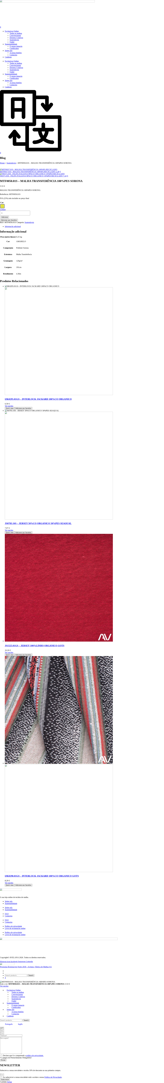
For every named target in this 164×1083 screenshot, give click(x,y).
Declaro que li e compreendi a (23, 1056)
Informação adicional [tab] (13, 226)
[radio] (2, 206)
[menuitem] (7, 1024)
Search (30, 975)
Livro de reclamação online (15, 928)
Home (2, 163)
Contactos (13, 55)
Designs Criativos (16, 38)
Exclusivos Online (12, 31)
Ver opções (9, 406)
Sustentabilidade (11, 44)
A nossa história (16, 53)
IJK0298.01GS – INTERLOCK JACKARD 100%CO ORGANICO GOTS (42, 876)
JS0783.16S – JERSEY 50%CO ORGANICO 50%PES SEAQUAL (38, 523)
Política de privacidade (13, 926)
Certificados (14, 48)
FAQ (7, 914)
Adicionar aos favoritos (9, 220)
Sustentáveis (14, 40)
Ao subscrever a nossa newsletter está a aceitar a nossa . (32, 1077)
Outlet (12, 42)
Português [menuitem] (9, 1024)
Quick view (9, 408)
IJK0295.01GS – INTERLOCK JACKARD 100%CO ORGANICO (38, 399)
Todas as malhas (16, 33)
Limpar (3, 209)
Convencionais (15, 35)
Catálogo (8, 57)
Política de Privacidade (53, 1077)
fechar (9, 1082)
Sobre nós (8, 51)
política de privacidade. (35, 1056)
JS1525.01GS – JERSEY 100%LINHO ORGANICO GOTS (34, 645)
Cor (2, 202)
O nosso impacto (16, 46)
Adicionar (4, 217)
